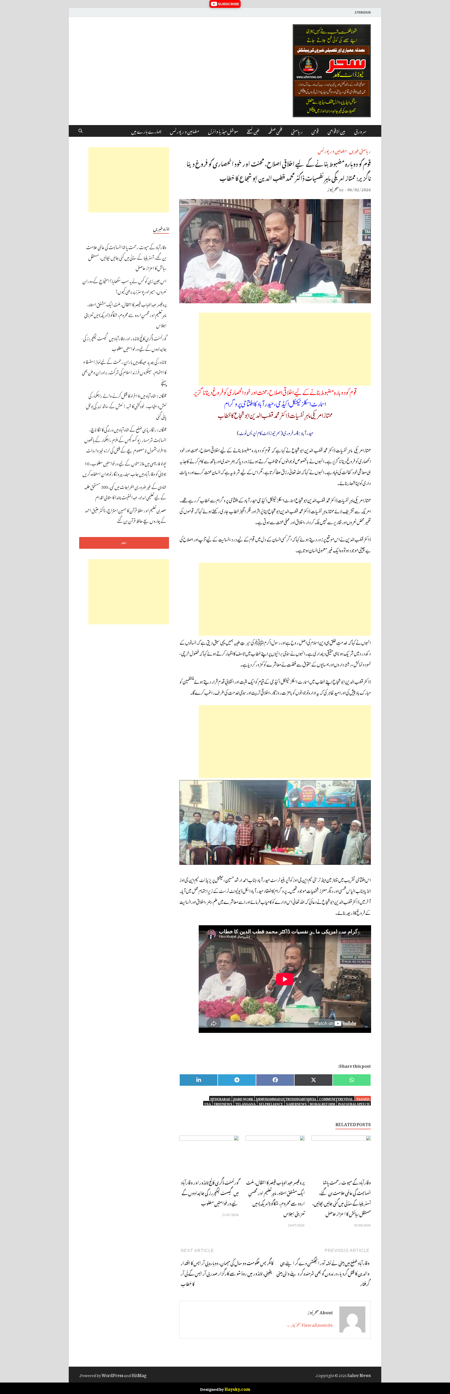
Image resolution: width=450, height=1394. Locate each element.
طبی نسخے (253, 131)
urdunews (223, 1103)
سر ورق (360, 131)
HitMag (139, 1374)
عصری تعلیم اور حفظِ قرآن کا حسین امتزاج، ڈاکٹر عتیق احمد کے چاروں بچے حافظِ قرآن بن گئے (125, 514)
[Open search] (80, 131)
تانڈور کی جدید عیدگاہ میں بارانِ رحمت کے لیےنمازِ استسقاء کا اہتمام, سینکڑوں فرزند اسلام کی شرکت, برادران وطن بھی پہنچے (124, 371)
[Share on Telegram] (237, 1080)
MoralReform (322, 1103)
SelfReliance (271, 1103)
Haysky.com (237, 1388)
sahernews (296, 1103)
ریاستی (297, 131)
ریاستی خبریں (360, 150)
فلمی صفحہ (275, 131)
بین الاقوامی (336, 131)
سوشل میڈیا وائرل (223, 131)
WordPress (112, 1374)
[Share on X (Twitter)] (313, 1080)
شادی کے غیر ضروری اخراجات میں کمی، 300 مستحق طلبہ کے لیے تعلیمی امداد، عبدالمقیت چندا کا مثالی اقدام (125, 491)
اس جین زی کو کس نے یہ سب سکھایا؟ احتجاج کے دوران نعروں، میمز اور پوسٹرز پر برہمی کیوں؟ (124, 285)
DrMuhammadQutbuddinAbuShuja (286, 1098)
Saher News (359, 1374)
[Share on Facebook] (275, 1080)
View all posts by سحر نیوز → (309, 1324)
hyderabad (220, 1098)
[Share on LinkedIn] (198, 1080)
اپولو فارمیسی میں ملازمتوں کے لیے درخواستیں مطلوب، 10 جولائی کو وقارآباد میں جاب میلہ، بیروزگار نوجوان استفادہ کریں (124, 468)
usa (207, 1103)
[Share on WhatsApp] (352, 1080)
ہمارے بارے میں (146, 131)
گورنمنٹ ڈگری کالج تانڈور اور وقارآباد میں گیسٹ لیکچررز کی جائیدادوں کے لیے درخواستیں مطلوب (210, 1192)
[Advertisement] (284, 349)
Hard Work (243, 1098)
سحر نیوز (333, 188)
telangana (245, 1103)
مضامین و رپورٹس (184, 131)
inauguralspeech (354, 1103)
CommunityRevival (336, 1098)
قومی (315, 131)
